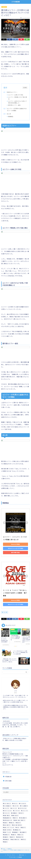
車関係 (6, 837)
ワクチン (6, 813)
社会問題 (23, 832)
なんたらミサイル (7, 765)
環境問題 (15, 832)
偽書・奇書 (7, 815)
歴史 (23, 827)
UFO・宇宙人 (7, 803)
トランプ (6, 808)
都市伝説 (20, 837)
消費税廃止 (17, 829)
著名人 (21, 834)
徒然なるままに (8, 820)
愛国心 (12, 822)
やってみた (23, 803)
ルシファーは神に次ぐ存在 (15, 95)
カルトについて (7, 752)
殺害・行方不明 (7, 829)
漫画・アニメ (7, 832)
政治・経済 (7, 825)
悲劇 (5, 822)
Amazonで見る (15, 544)
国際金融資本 (7, 817)
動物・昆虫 (15, 815)
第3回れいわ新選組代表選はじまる (12, 754)
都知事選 (6, 839)
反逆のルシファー (12, 92)
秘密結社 (6, 834)
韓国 (5, 841)
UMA (15, 803)
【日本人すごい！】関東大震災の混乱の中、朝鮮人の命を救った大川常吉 (14, 739)
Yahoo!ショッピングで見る (15, 548)
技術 (19, 822)
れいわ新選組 (7, 806)
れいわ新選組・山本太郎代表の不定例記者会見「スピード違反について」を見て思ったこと (15, 761)
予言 (21, 813)
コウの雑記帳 (15, 2)
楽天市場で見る (15, 552)
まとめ (9, 114)
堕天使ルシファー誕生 (14, 105)
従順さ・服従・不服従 (20, 820)
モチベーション (7, 810)
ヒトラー (14, 808)
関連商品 (10, 116)
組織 (14, 834)
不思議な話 (4, 7)
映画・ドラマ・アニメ (9, 827)
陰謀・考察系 (15, 839)
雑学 (24, 839)
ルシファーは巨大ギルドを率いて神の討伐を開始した (17, 102)
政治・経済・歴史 (17, 825)
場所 (16, 817)
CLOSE (25, 87)
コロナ (16, 806)
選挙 (13, 837)
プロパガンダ (22, 808)
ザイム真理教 (24, 806)
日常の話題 (8, 781)
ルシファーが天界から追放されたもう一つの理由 (17, 109)
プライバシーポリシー (11, 855)
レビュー (25, 810)
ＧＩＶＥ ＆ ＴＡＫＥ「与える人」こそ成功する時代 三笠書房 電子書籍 (15, 593)
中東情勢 (14, 813)
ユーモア (17, 810)
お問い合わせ (21, 855)
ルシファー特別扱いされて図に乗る (17, 98)
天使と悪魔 (5, 612)
